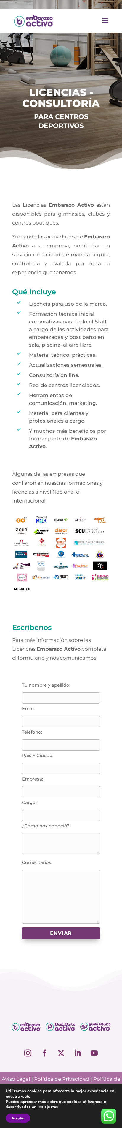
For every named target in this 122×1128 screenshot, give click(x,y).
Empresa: (32, 779)
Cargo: (29, 802)
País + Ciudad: (37, 755)
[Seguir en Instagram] (28, 1053)
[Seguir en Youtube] (94, 1053)
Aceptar (18, 1118)
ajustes (51, 1107)
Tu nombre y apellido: (46, 685)
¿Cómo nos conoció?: (46, 826)
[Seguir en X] (61, 1053)
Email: (29, 708)
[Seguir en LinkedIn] (77, 1053)
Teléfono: (32, 732)
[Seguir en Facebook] (44, 1053)
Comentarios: (37, 862)
